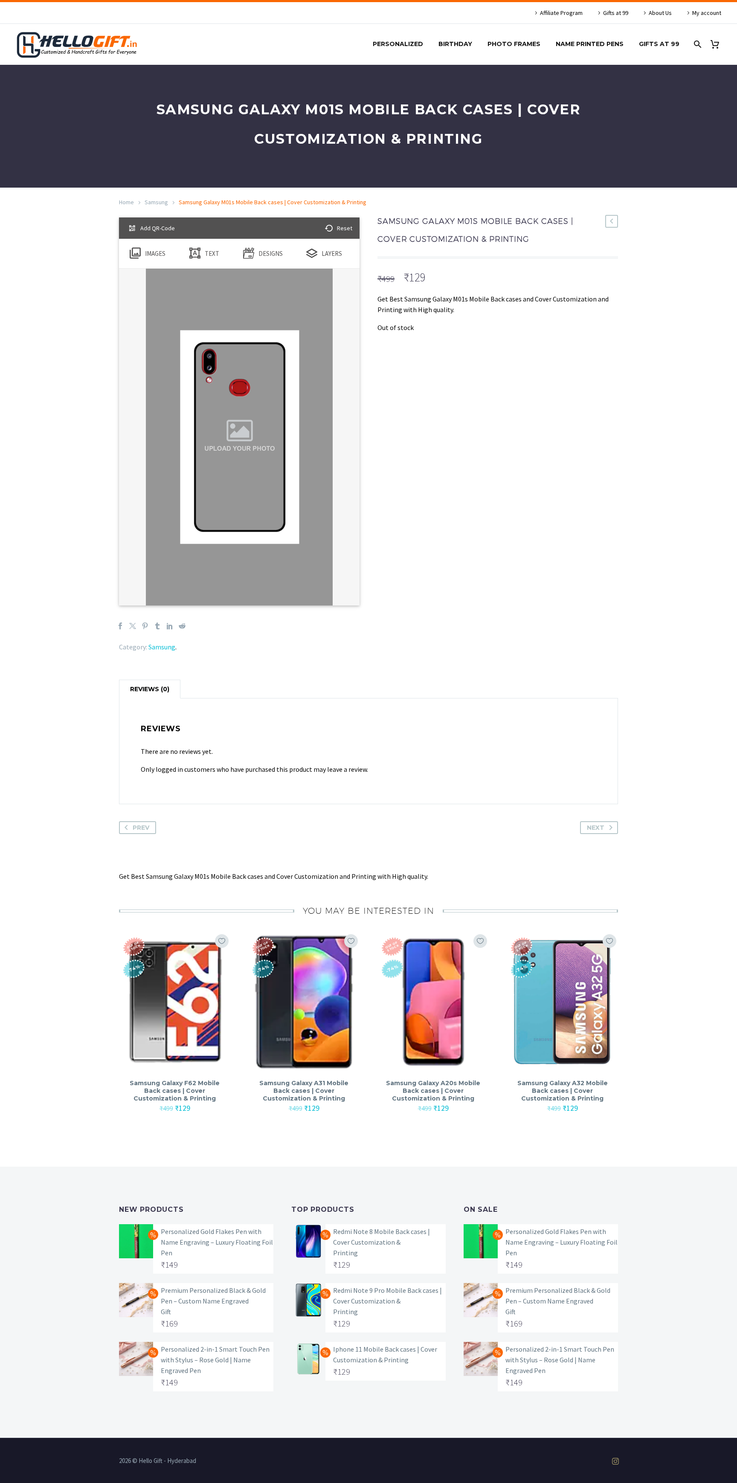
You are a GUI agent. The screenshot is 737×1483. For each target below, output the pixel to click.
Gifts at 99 (615, 13)
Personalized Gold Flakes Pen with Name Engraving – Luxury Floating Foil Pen (217, 1242)
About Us (660, 13)
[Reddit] (182, 626)
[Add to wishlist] (222, 941)
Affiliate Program (561, 13)
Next (595, 827)
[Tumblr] (157, 626)
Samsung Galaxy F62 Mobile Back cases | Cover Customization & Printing (175, 1090)
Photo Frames (513, 44)
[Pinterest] (145, 626)
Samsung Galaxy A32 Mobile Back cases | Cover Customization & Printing (562, 1090)
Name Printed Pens (590, 44)
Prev (141, 827)
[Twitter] (132, 626)
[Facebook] (120, 626)
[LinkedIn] (169, 626)
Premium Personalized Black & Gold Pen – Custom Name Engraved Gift (213, 1301)
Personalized (398, 44)
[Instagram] (615, 1461)
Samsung (156, 202)
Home (126, 202)
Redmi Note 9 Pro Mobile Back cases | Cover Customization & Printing (387, 1301)
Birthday (455, 44)
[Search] (696, 44)
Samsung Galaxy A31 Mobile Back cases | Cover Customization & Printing (303, 1090)
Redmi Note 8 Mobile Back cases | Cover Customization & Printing (381, 1242)
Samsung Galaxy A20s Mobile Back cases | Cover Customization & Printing (433, 1090)
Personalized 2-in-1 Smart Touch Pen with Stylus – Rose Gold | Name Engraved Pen (215, 1360)
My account (706, 13)
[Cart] (718, 44)
